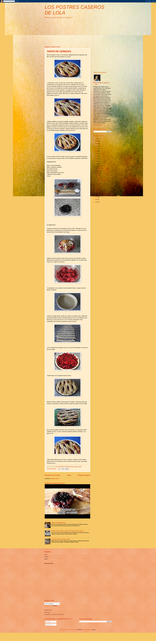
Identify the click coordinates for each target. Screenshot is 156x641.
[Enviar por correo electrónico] (62, 469)
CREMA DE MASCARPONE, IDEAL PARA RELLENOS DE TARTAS (67, 531)
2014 (96, 199)
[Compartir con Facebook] (66, 469)
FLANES (46, 556)
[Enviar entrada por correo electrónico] (59, 468)
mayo (98, 186)
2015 (96, 197)
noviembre (99, 168)
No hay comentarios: (52, 468)
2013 (96, 202)
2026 (96, 138)
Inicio (69, 475)
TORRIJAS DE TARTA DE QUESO (55, 483)
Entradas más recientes (52, 475)
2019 (96, 156)
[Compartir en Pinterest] (68, 469)
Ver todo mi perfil (97, 125)
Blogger (94, 629)
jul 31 (99, 178)
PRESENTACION (48, 610)
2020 (96, 153)
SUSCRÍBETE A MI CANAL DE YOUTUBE (54, 614)
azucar (45, 554)
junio (98, 183)
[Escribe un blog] (63, 469)
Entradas (48, 622)
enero (98, 193)
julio (98, 176)
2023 (96, 146)
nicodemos (79, 629)
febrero (98, 191)
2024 (96, 143)
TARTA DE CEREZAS (59, 51)
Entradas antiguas (84, 475)
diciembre (99, 166)
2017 (96, 161)
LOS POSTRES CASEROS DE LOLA (102, 83)
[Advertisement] (78, 32)
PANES (46, 559)
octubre (98, 171)
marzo (98, 188)
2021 (96, 151)
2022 (96, 148)
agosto (98, 173)
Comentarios (49, 624)
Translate (55, 605)
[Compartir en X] (65, 469)
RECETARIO (47, 612)
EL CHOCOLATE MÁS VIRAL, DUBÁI (60, 539)
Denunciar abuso (49, 563)
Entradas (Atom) (55, 478)
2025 (96, 141)
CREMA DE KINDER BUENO (58, 522)
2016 (96, 163)
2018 (96, 158)
